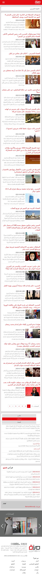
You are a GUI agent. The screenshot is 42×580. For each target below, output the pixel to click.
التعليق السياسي (34, 564)
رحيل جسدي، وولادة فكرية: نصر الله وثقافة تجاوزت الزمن (24, 450)
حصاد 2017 (7, 519)
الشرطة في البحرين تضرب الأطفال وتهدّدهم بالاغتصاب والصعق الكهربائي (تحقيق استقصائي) (21, 171)
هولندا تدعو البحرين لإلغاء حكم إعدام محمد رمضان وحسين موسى (22, 326)
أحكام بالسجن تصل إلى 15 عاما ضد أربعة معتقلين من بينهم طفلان (21, 72)
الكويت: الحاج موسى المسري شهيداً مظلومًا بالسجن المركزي (23, 473)
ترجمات (19, 419)
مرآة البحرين (38, 2)
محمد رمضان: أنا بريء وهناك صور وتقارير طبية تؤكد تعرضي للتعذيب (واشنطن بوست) (22, 345)
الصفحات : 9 (35, 406)
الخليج (5, 468)
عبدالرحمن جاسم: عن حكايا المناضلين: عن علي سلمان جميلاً (21, 91)
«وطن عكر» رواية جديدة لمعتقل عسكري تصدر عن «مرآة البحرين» (21, 523)
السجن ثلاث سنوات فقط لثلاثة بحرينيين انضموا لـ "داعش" (23, 130)
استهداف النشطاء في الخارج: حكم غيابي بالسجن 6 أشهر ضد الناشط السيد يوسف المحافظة (22, 16)
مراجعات (12, 567)
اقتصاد (19, 422)
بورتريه (24, 567)
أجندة (13, 561)
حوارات (36, 570)
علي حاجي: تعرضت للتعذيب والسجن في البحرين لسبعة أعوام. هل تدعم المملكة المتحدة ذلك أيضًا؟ (23, 267)
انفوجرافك (23, 570)
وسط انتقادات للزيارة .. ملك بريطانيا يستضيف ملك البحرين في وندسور (23, 460)
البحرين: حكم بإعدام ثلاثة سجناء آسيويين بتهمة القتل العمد (22, 287)
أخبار (37, 561)
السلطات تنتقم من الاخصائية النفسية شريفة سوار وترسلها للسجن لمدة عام (23, 248)
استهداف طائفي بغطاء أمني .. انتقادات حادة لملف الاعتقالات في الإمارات (22, 488)
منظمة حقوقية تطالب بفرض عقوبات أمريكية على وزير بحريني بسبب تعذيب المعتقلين (23, 439)
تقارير (19, 415)
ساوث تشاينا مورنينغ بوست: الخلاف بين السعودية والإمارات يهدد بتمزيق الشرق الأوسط (22, 434)
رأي (37, 572)
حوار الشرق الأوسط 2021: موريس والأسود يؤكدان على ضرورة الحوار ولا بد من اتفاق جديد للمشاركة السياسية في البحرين (22, 150)
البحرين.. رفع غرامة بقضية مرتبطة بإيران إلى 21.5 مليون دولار (22, 190)
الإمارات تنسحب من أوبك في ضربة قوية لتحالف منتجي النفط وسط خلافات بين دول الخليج (23, 478)
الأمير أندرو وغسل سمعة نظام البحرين (29, 445)
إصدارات (10, 514)
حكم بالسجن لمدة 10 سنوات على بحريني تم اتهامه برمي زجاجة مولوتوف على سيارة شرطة (22, 110)
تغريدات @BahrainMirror (32, 506)
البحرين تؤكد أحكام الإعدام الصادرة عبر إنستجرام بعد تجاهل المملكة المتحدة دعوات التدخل (21, 364)
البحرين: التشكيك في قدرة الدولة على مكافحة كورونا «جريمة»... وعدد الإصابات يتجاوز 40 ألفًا (22, 306)
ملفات (24, 572)
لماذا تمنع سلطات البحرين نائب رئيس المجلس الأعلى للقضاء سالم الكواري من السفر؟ (21, 35)
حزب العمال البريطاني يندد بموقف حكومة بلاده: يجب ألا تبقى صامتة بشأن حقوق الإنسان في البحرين (21, 383)
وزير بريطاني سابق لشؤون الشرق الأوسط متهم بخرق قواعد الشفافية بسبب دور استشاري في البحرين (23, 455)
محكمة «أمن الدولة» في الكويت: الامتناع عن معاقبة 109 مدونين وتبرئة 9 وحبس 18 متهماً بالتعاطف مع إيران (21, 483)
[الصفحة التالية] (12, 406)
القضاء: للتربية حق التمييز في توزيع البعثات (25, 208)
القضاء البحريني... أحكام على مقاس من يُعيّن (24, 53)
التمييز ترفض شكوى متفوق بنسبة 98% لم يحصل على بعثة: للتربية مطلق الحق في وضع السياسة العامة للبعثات (21, 227)
